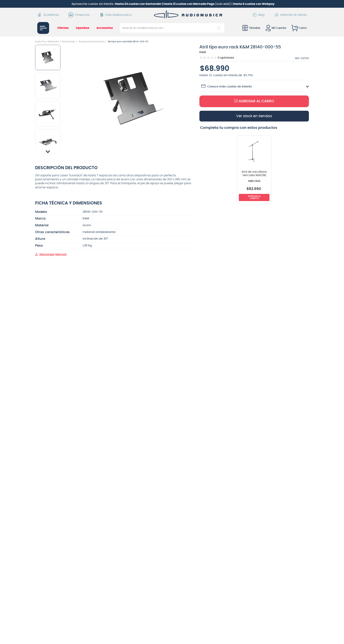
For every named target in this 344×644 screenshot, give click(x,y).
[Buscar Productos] (219, 28)
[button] (131, 99)
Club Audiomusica (118, 14)
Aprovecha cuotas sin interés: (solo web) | (172, 4)
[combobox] (172, 28)
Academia (51, 14)
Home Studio (68, 41)
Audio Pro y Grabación (47, 41)
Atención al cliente (293, 14)
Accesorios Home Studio (91, 41)
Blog (261, 14)
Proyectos (82, 14)
